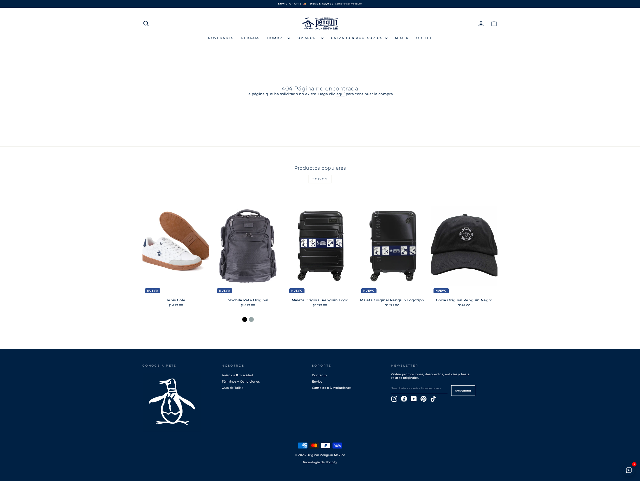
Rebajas (250, 38)
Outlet (424, 38)
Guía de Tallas (232, 388)
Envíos (317, 381)
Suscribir (463, 390)
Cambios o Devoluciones (332, 388)
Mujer (402, 38)
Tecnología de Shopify (320, 462)
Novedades (221, 38)
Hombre (276, 38)
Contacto (319, 375)
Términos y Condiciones (241, 381)
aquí (340, 94)
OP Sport (309, 38)
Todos (320, 179)
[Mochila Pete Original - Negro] (244, 319)
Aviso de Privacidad (237, 375)
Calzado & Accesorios (357, 38)
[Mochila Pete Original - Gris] (251, 319)
